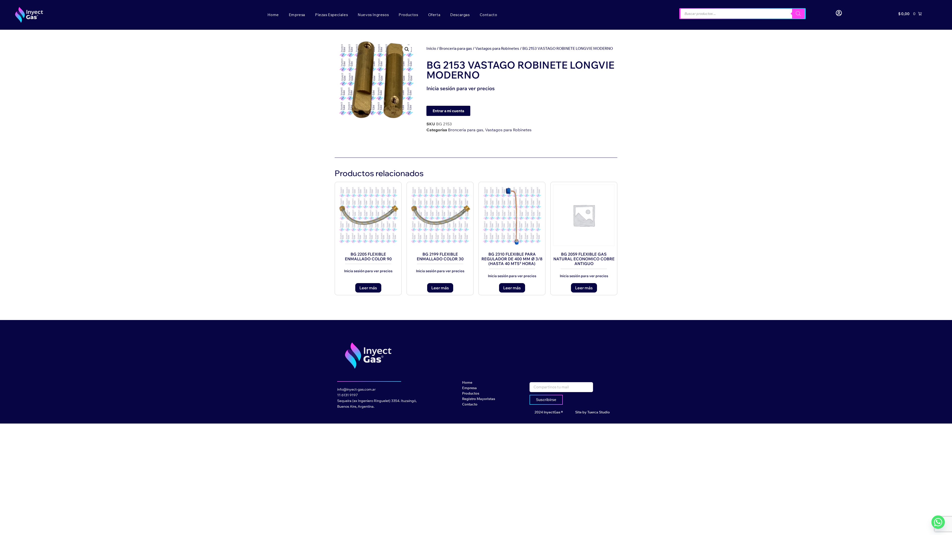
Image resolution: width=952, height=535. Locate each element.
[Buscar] (798, 14)
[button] (406, 49)
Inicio (431, 48)
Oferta (434, 14)
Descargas (460, 14)
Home (273, 14)
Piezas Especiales (331, 14)
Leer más (368, 287)
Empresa (297, 14)
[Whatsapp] (938, 522)
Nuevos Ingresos (373, 14)
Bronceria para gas (455, 48)
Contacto (488, 14)
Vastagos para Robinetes (497, 48)
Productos (408, 14)
